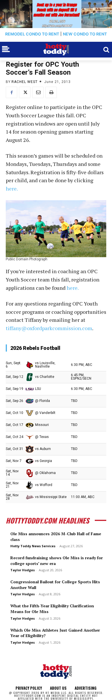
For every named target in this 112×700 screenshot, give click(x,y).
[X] (24, 92)
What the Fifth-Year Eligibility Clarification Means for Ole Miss (52, 608)
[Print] (51, 92)
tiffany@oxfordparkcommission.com (49, 328)
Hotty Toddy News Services (32, 546)
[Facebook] (11, 92)
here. (12, 188)
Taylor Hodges (22, 570)
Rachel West (24, 82)
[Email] (38, 92)
